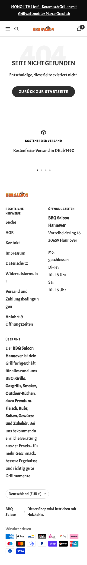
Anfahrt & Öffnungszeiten (19, 320)
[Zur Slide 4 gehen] (50, 170)
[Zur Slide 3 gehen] (45, 170)
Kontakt (13, 243)
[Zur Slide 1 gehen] (37, 170)
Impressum (15, 253)
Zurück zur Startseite (43, 91)
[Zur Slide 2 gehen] (41, 170)
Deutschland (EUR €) (25, 493)
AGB (10, 232)
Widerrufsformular (22, 277)
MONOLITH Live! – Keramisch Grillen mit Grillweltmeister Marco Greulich (44, 10)
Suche (11, 222)
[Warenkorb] (79, 29)
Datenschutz (17, 263)
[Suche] (16, 29)
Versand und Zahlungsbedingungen (22, 299)
